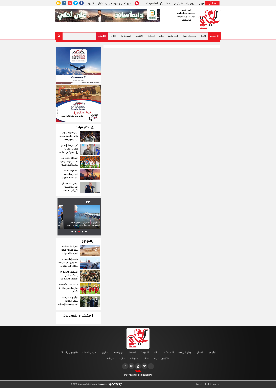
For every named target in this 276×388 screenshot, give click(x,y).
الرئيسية (214, 36)
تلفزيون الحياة (161, 358)
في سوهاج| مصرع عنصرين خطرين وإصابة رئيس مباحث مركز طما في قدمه (201, 3)
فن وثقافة (126, 36)
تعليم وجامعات (90, 352)
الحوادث (151, 36)
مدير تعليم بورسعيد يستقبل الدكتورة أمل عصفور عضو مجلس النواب (106, 3)
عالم (161, 36)
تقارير (113, 36)
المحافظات (173, 36)
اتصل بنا (208, 384)
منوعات (134, 358)
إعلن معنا (199, 384)
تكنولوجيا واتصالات (69, 352)
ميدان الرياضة (189, 36)
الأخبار (203, 36)
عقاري (122, 358)
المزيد (101, 36)
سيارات (110, 358)
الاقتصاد (139, 36)
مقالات (146, 358)
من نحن (216, 384)
